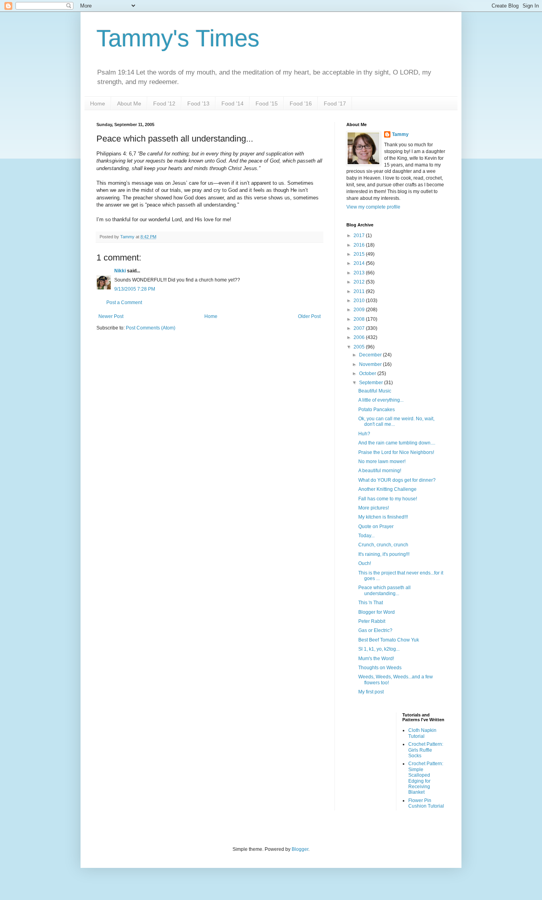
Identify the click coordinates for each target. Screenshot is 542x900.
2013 (360, 273)
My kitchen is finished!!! (383, 517)
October (368, 373)
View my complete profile (373, 207)
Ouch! (364, 563)
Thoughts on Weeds (380, 667)
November (371, 364)
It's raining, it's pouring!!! (383, 554)
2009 (360, 309)
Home (97, 103)
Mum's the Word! (376, 658)
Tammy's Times (177, 38)
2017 (360, 235)
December (371, 355)
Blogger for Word (376, 612)
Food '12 (164, 103)
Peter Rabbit (371, 621)
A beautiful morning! (379, 470)
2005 (360, 347)
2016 (360, 245)
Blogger (300, 849)
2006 (360, 337)
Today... (366, 535)
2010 (360, 300)
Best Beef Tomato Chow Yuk (388, 640)
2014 (360, 263)
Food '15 (267, 103)
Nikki (120, 271)
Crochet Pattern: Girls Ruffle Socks (425, 749)
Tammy (400, 134)
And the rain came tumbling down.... (396, 443)
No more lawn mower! (382, 461)
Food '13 (198, 103)
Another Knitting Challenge (387, 489)
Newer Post (110, 316)
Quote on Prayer (376, 526)
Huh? (364, 434)
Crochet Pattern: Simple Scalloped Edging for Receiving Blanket (425, 778)
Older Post (309, 316)
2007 (360, 328)
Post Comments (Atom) (150, 328)
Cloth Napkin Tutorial (422, 733)
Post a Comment (124, 302)
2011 (360, 291)
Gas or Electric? (375, 630)
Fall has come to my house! (387, 499)
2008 (360, 319)
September (371, 382)
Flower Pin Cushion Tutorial (426, 803)
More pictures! (373, 508)
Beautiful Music (374, 391)
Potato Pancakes (376, 409)
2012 (360, 282)
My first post (371, 692)
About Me (129, 103)
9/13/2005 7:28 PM (134, 289)
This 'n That (370, 602)
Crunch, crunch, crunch (383, 545)
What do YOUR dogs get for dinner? (397, 480)
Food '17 (335, 103)
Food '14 (232, 103)
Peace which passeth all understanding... (384, 590)
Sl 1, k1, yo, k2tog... (379, 649)
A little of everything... (381, 400)
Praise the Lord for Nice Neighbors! (396, 452)
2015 (360, 254)
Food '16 (301, 103)
